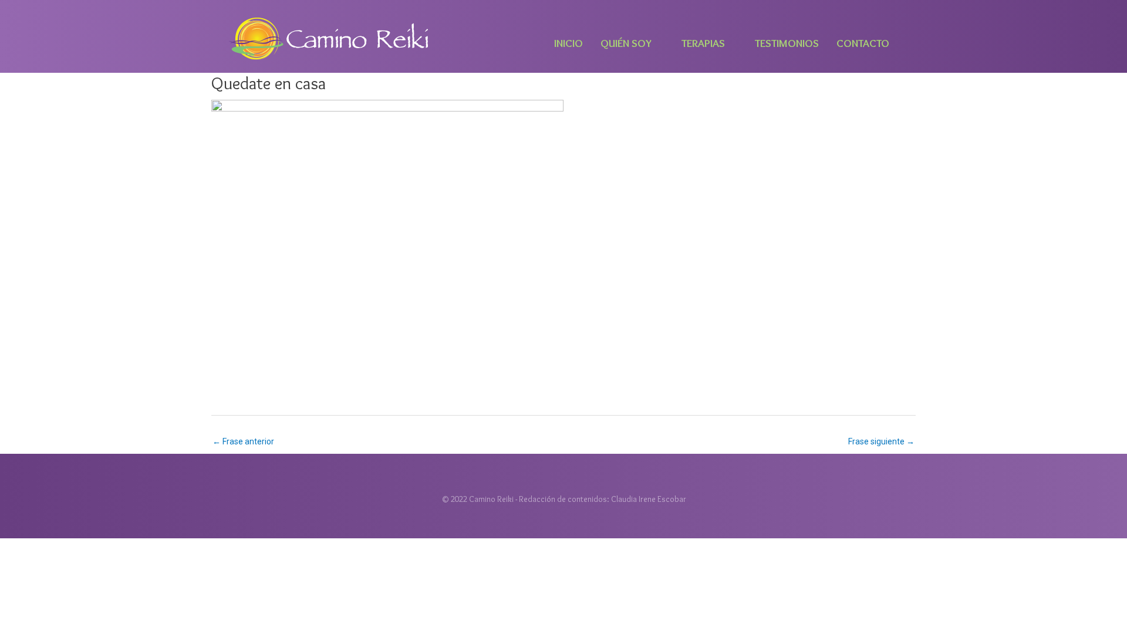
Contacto (862, 43)
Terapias (703, 43)
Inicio (568, 43)
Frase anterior (243, 441)
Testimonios (787, 43)
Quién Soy (626, 43)
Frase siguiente (881, 441)
